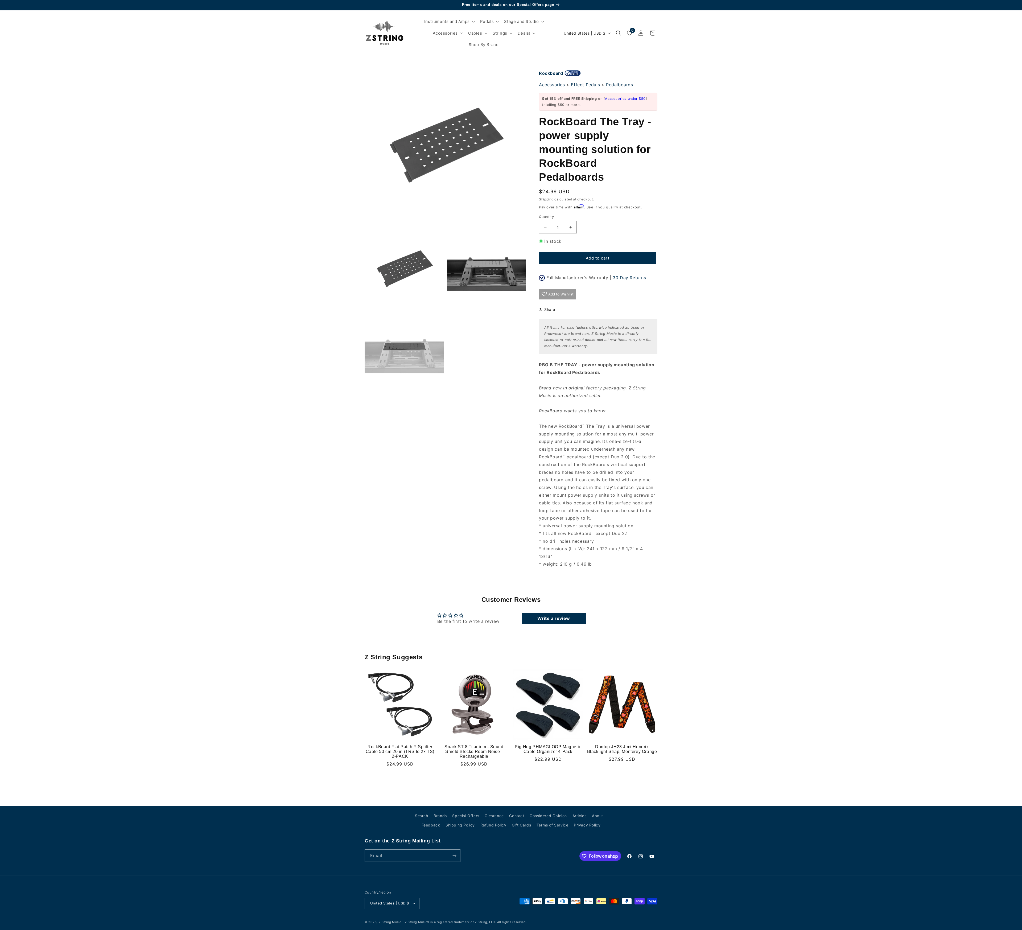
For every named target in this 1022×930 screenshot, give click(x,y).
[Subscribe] (454, 855)
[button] (449, 21)
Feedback (431, 825)
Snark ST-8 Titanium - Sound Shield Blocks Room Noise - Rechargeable (473, 751)
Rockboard (551, 73)
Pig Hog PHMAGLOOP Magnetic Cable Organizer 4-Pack (548, 749)
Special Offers (465, 815)
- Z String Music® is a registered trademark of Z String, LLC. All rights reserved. (464, 922)
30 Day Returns (629, 277)
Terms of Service (552, 825)
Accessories (552, 84)
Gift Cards (521, 825)
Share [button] (549, 309)
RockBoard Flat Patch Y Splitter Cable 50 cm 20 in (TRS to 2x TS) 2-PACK (400, 751)
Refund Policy (493, 825)
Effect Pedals (585, 84)
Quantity (546, 217)
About (597, 815)
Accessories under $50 (625, 99)
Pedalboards (619, 84)
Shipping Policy (460, 825)
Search (421, 815)
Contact (516, 815)
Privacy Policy (587, 825)
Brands (440, 815)
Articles (579, 815)
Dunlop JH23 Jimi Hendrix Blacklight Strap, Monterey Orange (622, 749)
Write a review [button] (553, 618)
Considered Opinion (548, 815)
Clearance (494, 815)
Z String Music (390, 922)
